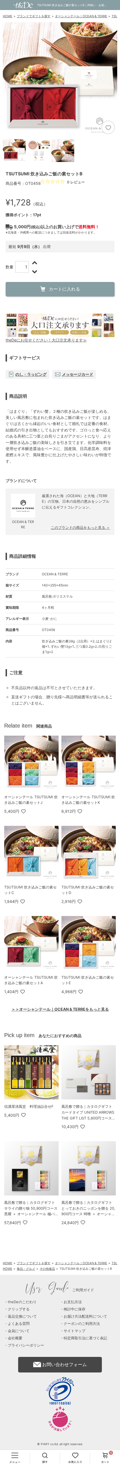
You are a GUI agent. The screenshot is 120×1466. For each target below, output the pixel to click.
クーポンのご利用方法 (82, 1323)
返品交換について (22, 1316)
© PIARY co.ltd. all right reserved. (60, 1444)
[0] (105, 1458)
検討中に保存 (74, 1309)
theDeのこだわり (22, 1302)
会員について (19, 1331)
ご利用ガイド (60, 1290)
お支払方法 (73, 1302)
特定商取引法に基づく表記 (85, 1338)
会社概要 (15, 1338)
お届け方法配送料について (85, 1316)
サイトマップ (74, 1331)
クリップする (19, 1309)
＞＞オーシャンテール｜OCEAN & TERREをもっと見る (60, 1009)
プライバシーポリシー (26, 1345)
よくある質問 (19, 1323)
